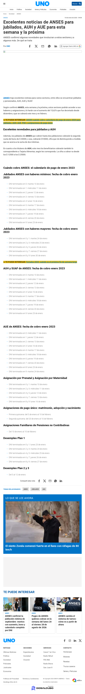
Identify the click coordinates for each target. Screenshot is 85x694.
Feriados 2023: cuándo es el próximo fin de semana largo (51, 262)
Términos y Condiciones (30, 679)
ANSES (6, 98)
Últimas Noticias (9, 652)
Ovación (72, 9)
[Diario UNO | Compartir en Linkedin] (55, 46)
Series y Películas (40, 9)
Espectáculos (28, 652)
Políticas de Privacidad (11, 679)
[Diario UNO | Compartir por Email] (42, 46)
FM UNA (46, 660)
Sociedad (28, 9)
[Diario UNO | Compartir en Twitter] (36, 46)
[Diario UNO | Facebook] (64, 640)
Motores (66, 657)
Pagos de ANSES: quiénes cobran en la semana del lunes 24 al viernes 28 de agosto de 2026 (42, 622)
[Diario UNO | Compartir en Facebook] (29, 46)
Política (19, 9)
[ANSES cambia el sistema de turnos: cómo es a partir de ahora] (69, 604)
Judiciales (7, 667)
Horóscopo (67, 652)
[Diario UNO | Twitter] (80, 640)
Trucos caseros (69, 666)
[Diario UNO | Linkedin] (74, 640)
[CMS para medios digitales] (42, 688)
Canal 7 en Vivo (49, 652)
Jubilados (35, 489)
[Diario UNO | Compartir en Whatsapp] (49, 46)
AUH (44, 489)
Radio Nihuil (48, 656)
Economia (53, 9)
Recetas (66, 662)
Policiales (63, 9)
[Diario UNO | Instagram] (69, 640)
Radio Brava (48, 664)
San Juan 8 (47, 667)
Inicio (11, 9)
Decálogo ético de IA (10, 682)
